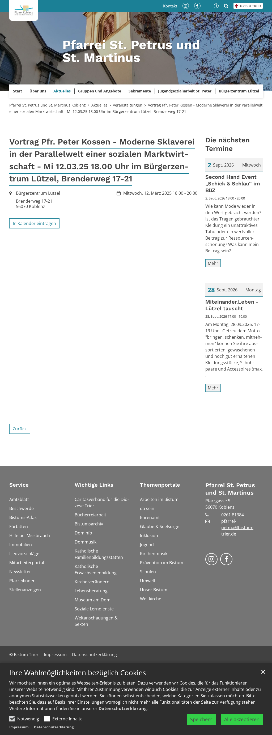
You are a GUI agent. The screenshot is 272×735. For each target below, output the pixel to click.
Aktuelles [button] (62, 91)
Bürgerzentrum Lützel (239, 91)
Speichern (201, 719)
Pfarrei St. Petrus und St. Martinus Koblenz (47, 105)
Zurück (20, 429)
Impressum (19, 727)
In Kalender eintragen (34, 223)
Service (19, 485)
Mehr (213, 263)
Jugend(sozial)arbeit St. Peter (184, 91)
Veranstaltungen (127, 105)
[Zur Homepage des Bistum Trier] (248, 6)
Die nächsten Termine (227, 144)
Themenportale (160, 485)
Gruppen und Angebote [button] (99, 91)
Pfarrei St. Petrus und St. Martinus (230, 489)
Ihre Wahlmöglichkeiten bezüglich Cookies (77, 672)
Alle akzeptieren (242, 719)
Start (17, 91)
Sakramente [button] (140, 91)
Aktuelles (99, 105)
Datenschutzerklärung (123, 708)
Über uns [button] (37, 91)
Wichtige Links (94, 485)
